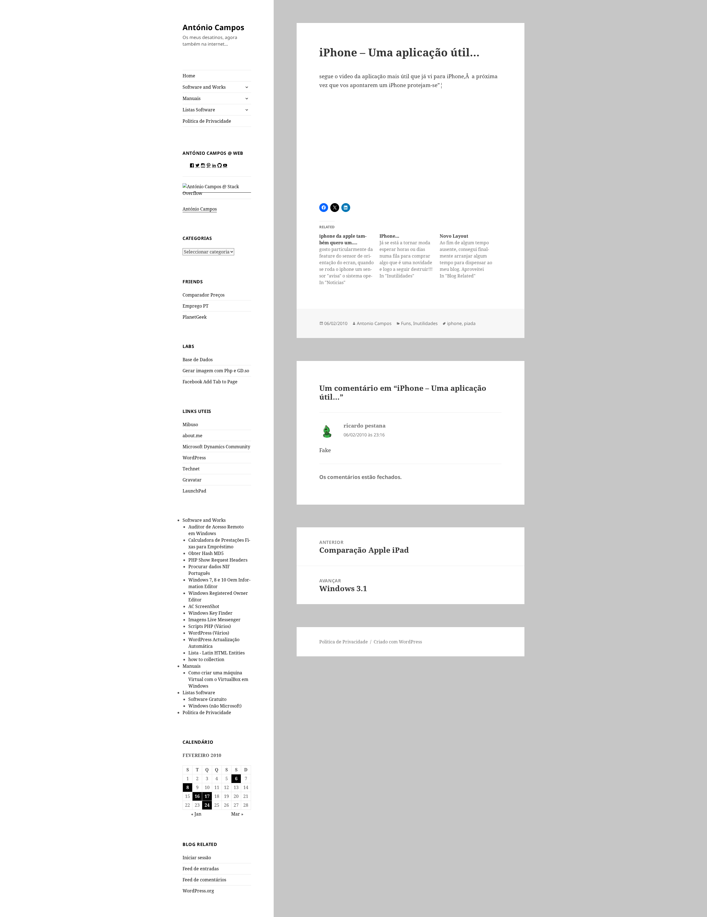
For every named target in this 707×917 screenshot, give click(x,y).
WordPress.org (198, 891)
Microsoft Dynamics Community (216, 447)
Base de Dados (198, 360)
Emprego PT (196, 306)
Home (189, 76)
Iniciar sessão (197, 858)
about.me (192, 436)
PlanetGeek (195, 317)
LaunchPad (194, 491)
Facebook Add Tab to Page (210, 382)
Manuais (192, 98)
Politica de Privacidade (207, 121)
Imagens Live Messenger (214, 620)
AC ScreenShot (203, 606)
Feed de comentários (204, 880)
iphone (454, 323)
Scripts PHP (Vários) (209, 626)
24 (207, 805)
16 (197, 796)
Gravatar (192, 480)
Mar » (237, 814)
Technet (191, 469)
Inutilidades (425, 323)
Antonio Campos (374, 323)
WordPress (194, 458)
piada (470, 323)
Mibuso (190, 424)
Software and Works (204, 87)
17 (207, 796)
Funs (406, 323)
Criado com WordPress (398, 642)
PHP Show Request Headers (217, 560)
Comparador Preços (204, 295)
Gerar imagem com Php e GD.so (216, 371)
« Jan (196, 814)
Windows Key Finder (210, 613)
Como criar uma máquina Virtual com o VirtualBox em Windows (218, 679)
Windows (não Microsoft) (215, 706)
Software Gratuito (207, 699)
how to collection (206, 659)
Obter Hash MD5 (206, 553)
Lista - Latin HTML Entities (216, 653)
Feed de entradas (201, 869)
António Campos (213, 27)
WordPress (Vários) (208, 633)
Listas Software (199, 110)
